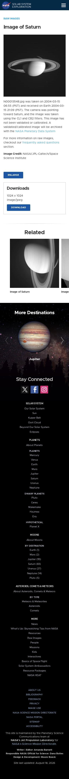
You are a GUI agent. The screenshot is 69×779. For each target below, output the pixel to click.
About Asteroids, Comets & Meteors (34, 591)
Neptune (34, 488)
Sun (34, 413)
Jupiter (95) (34, 559)
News (34, 624)
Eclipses (34, 432)
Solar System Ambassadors (34, 666)
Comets (34, 610)
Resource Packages (34, 671)
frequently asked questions (40, 142)
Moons (34, 535)
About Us (34, 690)
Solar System (34, 403)
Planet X (34, 526)
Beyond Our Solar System (34, 427)
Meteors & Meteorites (34, 601)
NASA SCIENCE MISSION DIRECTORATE (34, 713)
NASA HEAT (34, 675)
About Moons (34, 540)
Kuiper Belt (34, 418)
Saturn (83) (34, 564)
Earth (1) (34, 550)
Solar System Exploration (19, 5)
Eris (34, 516)
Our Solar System (34, 408)
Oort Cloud (34, 422)
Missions (34, 647)
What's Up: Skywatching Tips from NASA (34, 628)
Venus (34, 460)
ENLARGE (13, 175)
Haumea (34, 512)
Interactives (34, 656)
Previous (7, 340)
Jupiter (34, 359)
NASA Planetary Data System (35, 131)
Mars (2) (34, 554)
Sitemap (34, 722)
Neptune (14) (34, 573)
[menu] (64, 5)
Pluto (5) (34, 578)
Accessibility (34, 726)
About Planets (34, 445)
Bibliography (34, 695)
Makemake (34, 507)
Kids (34, 652)
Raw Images (12, 18)
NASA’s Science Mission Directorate (34, 744)
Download (18, 207)
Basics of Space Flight (34, 661)
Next (62, 340)
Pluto (34, 498)
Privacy (34, 704)
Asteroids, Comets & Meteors (34, 586)
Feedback (34, 699)
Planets (34, 440)
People (34, 642)
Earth (34, 464)
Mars (34, 469)
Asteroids (34, 606)
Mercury (34, 455)
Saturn (34, 478)
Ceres (34, 502)
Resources (34, 633)
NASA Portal (34, 717)
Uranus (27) (34, 568)
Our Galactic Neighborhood (19, 13)
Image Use (34, 708)
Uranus (34, 483)
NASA (4, 5)
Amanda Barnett (43, 750)
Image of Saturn (20, 292)
